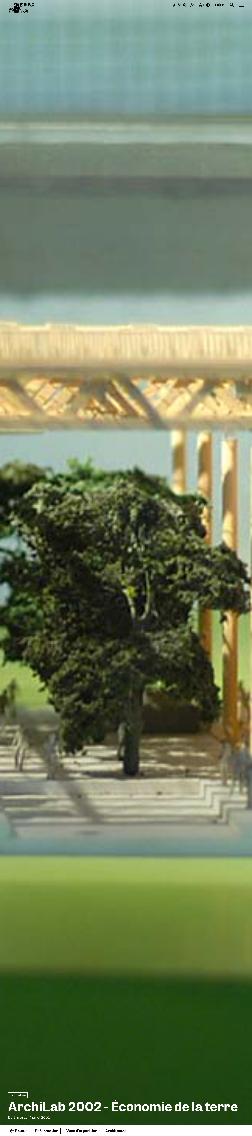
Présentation (46, 1130)
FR (217, 5)
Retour (21, 1130)
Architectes (115, 1130)
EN (222, 5)
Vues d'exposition (81, 1130)
